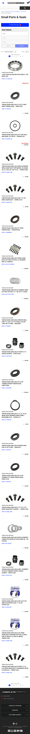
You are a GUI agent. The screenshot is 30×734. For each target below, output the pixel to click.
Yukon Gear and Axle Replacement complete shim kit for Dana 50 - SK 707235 (15, 539)
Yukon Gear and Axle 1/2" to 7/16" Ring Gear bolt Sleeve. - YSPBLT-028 (15, 508)
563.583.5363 (6, 696)
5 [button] (16, 685)
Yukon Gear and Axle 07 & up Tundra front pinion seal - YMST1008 (12, 383)
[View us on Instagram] (16, 724)
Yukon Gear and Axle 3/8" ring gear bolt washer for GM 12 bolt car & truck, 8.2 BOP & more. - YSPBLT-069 (14, 635)
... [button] (18, 685)
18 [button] (20, 685)
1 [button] (9, 685)
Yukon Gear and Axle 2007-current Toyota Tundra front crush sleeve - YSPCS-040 (15, 571)
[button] (7, 685)
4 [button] (14, 685)
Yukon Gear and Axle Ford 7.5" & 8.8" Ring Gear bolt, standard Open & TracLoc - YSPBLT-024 (15, 668)
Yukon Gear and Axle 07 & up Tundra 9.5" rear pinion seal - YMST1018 (13, 477)
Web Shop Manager (17, 727)
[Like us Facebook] (14, 724)
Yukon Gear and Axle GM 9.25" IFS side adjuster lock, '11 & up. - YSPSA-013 (14, 603)
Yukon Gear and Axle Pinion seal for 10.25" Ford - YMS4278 (14, 446)
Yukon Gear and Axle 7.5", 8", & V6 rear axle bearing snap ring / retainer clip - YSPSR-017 (14, 415)
